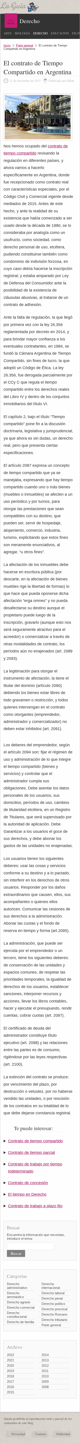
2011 (45, 1371)
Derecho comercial (20, 1307)
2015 (10, 1392)
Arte (8, 33)
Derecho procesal (54, 1309)
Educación (60, 33)
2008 (45, 1387)
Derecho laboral (53, 1293)
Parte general (24, 45)
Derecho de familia (20, 1322)
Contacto (40, 1434)
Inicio (7, 45)
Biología (22, 33)
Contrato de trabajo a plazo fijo (35, 1206)
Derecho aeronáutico (15, 1295)
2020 (10, 1365)
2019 (10, 1371)
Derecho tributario (54, 1320)
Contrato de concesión (28, 1183)
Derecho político (53, 1304)
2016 (10, 1387)
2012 (45, 1365)
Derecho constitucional (17, 1314)
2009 (45, 1381)
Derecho (40, 33)
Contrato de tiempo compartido (35, 1141)
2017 (10, 1381)
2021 (10, 1360)
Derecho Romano (54, 1314)
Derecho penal (52, 1298)
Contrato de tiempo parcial (31, 1152)
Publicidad (63, 1434)
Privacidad (18, 1434)
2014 (45, 1355)
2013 (45, 1360)
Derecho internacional (51, 1286)
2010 (45, 1376)
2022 (10, 1355)
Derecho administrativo (17, 1286)
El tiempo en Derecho (27, 1194)
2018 (10, 1376)
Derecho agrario (18, 1302)
